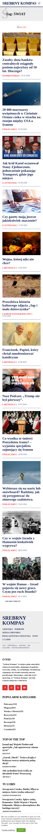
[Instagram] (11, 687)
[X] (18, 687)
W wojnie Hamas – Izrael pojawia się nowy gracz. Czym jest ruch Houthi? (20, 587)
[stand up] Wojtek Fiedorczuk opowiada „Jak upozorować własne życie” (20, 747)
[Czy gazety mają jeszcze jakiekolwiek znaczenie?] (21, 201)
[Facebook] (5, 687)
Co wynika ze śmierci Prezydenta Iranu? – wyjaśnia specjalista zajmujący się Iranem (17, 444)
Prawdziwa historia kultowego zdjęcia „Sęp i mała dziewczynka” (19, 305)
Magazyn (6, 753)
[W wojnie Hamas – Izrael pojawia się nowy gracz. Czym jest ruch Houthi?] (21, 568)
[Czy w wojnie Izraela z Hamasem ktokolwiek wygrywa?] (21, 522)
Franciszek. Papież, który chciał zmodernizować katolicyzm (20, 353)
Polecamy (9, 129)
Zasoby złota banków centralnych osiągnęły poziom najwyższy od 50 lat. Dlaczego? (19, 65)
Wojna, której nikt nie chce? (18, 261)
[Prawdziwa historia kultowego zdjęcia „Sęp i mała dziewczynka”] (21, 286)
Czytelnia (9, 183)
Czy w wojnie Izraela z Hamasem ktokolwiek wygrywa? (18, 541)
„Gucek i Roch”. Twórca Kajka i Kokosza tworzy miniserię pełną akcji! (19, 760)
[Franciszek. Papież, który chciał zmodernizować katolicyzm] (21, 334)
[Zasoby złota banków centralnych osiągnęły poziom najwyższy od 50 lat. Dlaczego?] (21, 44)
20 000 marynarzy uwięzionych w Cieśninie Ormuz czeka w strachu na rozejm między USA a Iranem (21, 117)
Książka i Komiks (9, 767)
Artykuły (9, 268)
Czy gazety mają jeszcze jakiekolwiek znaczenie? (19, 218)
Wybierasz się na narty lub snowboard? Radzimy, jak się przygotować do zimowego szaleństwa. (21, 493)
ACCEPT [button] (21, 830)
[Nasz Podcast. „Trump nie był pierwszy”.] (21, 380)
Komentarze (11, 76)
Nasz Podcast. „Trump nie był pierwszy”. (21, 398)
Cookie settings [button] (8, 830)
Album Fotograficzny (17, 314)
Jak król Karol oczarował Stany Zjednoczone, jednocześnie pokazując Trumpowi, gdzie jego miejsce (20, 170)
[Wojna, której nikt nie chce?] (21, 243)
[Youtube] (24, 687)
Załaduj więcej (12, 601)
